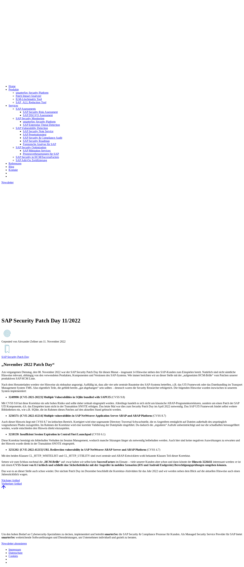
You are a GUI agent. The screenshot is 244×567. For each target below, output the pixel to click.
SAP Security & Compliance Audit (42, 137)
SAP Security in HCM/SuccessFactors (37, 157)
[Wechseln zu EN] (10, 173)
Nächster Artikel (10, 480)
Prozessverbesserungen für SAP (41, 153)
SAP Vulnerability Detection (32, 128)
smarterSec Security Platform (32, 92)
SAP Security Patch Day (15, 356)
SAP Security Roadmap (36, 140)
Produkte (14, 89)
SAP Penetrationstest (34, 134)
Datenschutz (16, 552)
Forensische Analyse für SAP (39, 144)
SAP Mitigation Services (37, 150)
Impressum (15, 549)
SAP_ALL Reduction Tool (31, 102)
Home (12, 86)
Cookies (13, 556)
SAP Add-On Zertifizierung (31, 160)
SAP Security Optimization (31, 147)
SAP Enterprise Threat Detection (41, 124)
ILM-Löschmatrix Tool (29, 99)
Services (13, 105)
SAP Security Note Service (38, 131)
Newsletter (7, 182)
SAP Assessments (26, 108)
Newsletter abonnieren (14, 543)
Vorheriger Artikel (11, 483)
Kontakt (13, 169)
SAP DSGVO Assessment (38, 115)
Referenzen (15, 163)
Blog (11, 166)
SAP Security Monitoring (30, 118)
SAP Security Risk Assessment (40, 112)
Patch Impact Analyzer (28, 95)
